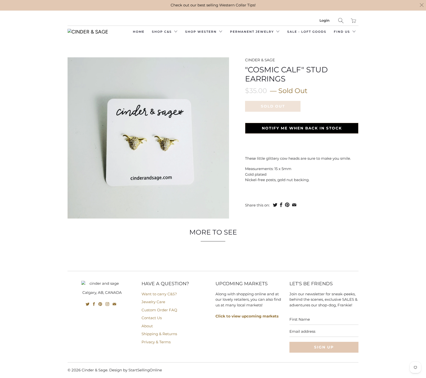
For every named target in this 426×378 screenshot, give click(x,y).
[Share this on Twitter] (275, 205)
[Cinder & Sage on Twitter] (87, 304)
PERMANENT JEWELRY (252, 31)
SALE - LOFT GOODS (306, 31)
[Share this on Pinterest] (287, 205)
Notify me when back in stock (302, 128)
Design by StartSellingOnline (135, 370)
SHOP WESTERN (201, 31)
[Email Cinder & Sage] (114, 304)
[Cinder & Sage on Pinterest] (100, 304)
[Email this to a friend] (294, 205)
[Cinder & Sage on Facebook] (94, 304)
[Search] (341, 21)
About (147, 326)
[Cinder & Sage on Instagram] (107, 304)
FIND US (342, 31)
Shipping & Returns (159, 333)
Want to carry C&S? (159, 294)
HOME (138, 31)
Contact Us (152, 317)
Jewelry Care (153, 301)
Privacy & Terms (156, 342)
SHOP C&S (162, 31)
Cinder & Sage (260, 60)
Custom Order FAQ (159, 310)
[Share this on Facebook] (281, 205)
